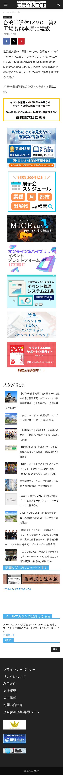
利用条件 (9, 683)
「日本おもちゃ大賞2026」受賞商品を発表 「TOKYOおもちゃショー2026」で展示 (40, 434)
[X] (14, 41)
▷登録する (9, 634)
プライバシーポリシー (19, 669)
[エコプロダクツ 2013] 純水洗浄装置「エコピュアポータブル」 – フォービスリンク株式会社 (39, 500)
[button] (5, 4)
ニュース (16, 12)
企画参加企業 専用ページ (21, 712)
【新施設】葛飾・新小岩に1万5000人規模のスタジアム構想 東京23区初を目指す (39, 451)
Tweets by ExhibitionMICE (17, 588)
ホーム (6, 12)
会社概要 (9, 691)
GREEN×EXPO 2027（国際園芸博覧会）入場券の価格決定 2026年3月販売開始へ (39, 517)
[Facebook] (6, 41)
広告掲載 (9, 698)
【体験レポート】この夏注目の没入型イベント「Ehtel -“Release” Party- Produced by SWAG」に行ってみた (39, 468)
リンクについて (14, 676)
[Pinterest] (21, 41)
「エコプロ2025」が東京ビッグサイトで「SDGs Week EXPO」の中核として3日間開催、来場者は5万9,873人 (39, 556)
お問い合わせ (13, 705)
